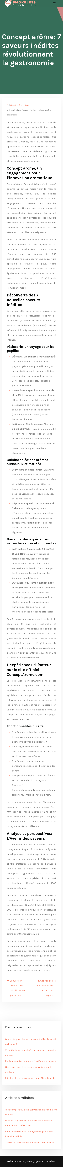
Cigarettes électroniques (20, 105)
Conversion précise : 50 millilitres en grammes (17, 988)
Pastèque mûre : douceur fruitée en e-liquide (30, 1061)
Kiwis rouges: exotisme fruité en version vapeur (44, 988)
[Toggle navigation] (54, 3)
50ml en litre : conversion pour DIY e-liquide (30, 1078)
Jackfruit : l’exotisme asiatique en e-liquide (29, 1142)
